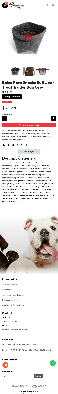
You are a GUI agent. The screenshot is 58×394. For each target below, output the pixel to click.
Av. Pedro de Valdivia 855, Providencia (20, 344)
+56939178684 (9, 321)
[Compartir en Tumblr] (17, 145)
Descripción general (29, 151)
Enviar (38, 376)
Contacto (6, 289)
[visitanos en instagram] (5, 365)
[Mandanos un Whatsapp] (53, 363)
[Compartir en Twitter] (8, 145)
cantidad (7, 114)
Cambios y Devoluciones (13, 305)
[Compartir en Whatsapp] (26, 145)
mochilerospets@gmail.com (15, 329)
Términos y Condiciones (13, 294)
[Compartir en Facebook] (4, 145)
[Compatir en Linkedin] (22, 145)
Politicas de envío (10, 300)
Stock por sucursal (12, 96)
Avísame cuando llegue (29, 125)
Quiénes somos (9, 284)
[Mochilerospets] (26, 5)
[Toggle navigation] (53, 5)
